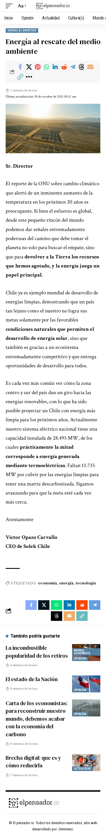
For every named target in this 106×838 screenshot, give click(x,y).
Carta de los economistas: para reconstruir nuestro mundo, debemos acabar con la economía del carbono (37, 718)
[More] (29, 76)
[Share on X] (29, 67)
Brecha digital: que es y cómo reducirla (33, 761)
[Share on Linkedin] (55, 67)
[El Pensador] (53, 6)
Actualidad (82, 768)
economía (47, 583)
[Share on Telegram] (73, 67)
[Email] (90, 67)
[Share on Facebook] (20, 67)
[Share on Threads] (81, 67)
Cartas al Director (22, 30)
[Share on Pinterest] (38, 67)
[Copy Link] (20, 76)
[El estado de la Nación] (86, 683)
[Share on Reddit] (64, 67)
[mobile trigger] (10, 5)
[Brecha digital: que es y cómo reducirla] (86, 762)
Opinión (80, 658)
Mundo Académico (82, 652)
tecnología (86, 583)
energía (66, 583)
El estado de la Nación (32, 679)
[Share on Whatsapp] (46, 67)
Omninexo (66, 829)
